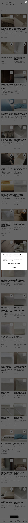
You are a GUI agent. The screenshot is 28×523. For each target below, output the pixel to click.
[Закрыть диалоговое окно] (26, 2)
